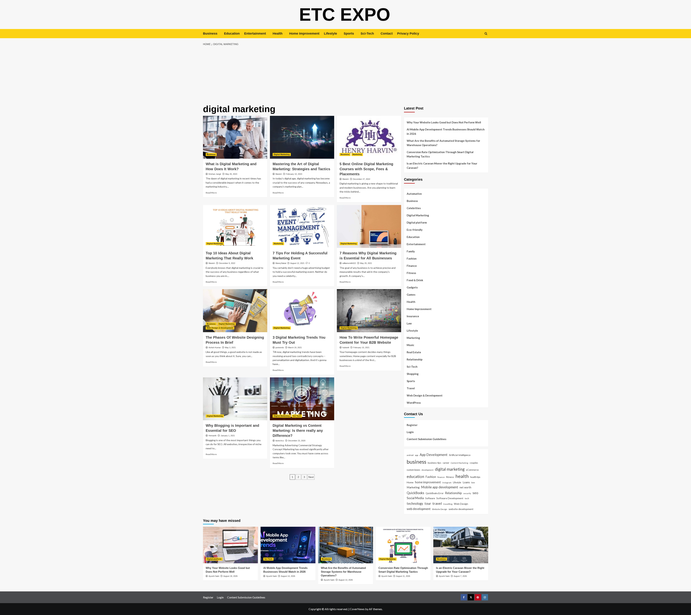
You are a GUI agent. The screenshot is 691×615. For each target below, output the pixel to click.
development (427, 470)
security (467, 493)
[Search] (486, 33)
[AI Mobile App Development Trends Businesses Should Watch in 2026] (288, 545)
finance (441, 477)
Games (411, 294)
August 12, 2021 (297, 263)
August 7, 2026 (460, 576)
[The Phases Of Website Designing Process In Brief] (235, 310)
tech (467, 498)
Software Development (449, 498)
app (416, 455)
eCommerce (472, 469)
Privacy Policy (408, 33)
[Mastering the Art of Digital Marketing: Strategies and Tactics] (302, 137)
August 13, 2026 (345, 580)
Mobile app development (439, 487)
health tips (475, 477)
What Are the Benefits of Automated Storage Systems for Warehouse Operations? (443, 143)
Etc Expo (344, 14)
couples (474, 462)
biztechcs (280, 441)
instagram (446, 482)
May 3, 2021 (230, 347)
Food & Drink (415, 280)
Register (412, 425)
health (462, 476)
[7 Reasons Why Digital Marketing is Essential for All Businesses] (369, 226)
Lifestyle (330, 33)
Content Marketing (459, 463)
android (410, 455)
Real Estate (414, 352)
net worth (465, 487)
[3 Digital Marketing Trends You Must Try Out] (302, 310)
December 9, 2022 (227, 263)
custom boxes (413, 469)
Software (430, 498)
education (415, 476)
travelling (447, 504)
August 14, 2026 (288, 576)
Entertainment (255, 33)
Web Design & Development (220, 328)
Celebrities (414, 208)
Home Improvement (304, 33)
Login (410, 432)
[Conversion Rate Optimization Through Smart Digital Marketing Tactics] (403, 545)
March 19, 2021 (295, 347)
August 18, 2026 (230, 576)
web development (419, 509)
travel (437, 503)
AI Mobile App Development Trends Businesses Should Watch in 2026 (446, 131)
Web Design (461, 503)
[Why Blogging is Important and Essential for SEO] (235, 398)
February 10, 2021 (361, 347)
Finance (412, 265)
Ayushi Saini (214, 576)
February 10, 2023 (294, 174)
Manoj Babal (281, 263)
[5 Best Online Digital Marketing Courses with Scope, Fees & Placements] (369, 137)
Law (409, 323)
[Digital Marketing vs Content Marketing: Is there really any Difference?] (302, 398)
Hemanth (212, 435)
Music (410, 345)
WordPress (414, 402)
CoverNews (357, 609)
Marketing (357, 154)
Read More (211, 192)
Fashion (412, 258)
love (473, 482)
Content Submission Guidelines (426, 439)
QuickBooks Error (435, 493)
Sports (349, 33)
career (446, 462)
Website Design (439, 509)
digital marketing (450, 469)
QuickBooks (415, 493)
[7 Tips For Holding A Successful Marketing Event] (302, 226)
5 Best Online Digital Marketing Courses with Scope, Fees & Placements (366, 169)
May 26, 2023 (231, 174)
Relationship (415, 359)
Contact (387, 33)
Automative (414, 193)
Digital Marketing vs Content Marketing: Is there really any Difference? (298, 431)
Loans (466, 482)
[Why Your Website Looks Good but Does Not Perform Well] (230, 545)
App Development (434, 455)
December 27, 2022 (361, 179)
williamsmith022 (349, 263)
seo (475, 493)
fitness (450, 476)
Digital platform (417, 222)
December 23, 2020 (296, 441)
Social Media (415, 498)
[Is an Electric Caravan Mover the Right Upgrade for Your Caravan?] (460, 545)
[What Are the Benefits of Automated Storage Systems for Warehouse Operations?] (345, 545)
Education (232, 33)
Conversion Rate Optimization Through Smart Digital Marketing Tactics (440, 154)
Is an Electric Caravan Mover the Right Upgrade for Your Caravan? (442, 165)
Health (278, 33)
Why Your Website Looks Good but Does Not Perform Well (444, 122)
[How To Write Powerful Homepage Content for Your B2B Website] (369, 310)
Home (410, 482)
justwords (280, 347)
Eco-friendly (415, 229)
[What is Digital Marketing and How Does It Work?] (235, 137)
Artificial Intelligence (459, 455)
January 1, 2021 (228, 435)
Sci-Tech (367, 33)
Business (210, 33)
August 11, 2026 (403, 576)
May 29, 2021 (366, 263)
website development (461, 509)
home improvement (428, 482)
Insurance (413, 316)
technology (415, 503)
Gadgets (412, 287)
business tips (434, 462)
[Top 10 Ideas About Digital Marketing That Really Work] (235, 226)
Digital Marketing (282, 154)
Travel (411, 388)
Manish (279, 174)
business (416, 461)
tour (427, 503)
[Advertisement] (345, 75)
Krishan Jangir (215, 174)
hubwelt (345, 347)
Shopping (413, 373)
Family (411, 251)
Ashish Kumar (215, 347)
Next (311, 477)
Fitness (411, 273)
